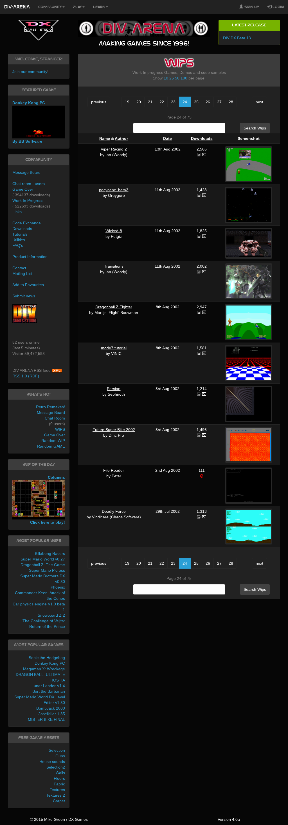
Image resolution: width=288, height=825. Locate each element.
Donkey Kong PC (50, 663)
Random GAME (51, 446)
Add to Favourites (28, 284)
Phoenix (58, 587)
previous (98, 102)
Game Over (22, 189)
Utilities (18, 240)
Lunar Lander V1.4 (48, 685)
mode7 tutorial (114, 348)
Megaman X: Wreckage (44, 669)
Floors (59, 778)
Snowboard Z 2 (51, 615)
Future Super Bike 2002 (114, 429)
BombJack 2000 (50, 708)
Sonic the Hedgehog (47, 657)
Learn (99, 7)
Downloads (202, 138)
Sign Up (251, 7)
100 (184, 78)
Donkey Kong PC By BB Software (28, 122)
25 (171, 78)
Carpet (59, 801)
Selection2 (55, 767)
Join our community (29, 71)
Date (167, 138)
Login (277, 7)
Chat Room (55, 418)
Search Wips (255, 128)
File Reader (113, 470)
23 (173, 102)
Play (77, 7)
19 (127, 102)
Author (121, 138)
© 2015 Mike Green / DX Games (59, 819)
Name (104, 138)
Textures (57, 789)
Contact (19, 268)
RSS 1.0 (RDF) (25, 376)
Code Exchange (26, 223)
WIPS (60, 429)
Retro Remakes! (50, 407)
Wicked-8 (113, 231)
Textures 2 (55, 795)
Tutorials (20, 234)
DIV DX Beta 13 (237, 38)
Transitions (113, 266)
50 (177, 78)
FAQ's (17, 245)
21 (150, 102)
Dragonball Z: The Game (43, 564)
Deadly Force (114, 511)
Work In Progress (27, 200)
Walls (60, 773)
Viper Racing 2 (114, 149)
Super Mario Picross (47, 570)
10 (166, 78)
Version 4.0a (229, 819)
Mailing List (22, 273)
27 (219, 102)
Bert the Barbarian (48, 691)
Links (17, 211)
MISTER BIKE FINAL (46, 719)
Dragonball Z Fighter (113, 307)
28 (231, 102)
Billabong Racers (50, 553)
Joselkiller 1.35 (52, 714)
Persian (113, 388)
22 (161, 102)
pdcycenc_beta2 (113, 190)
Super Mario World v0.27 (43, 559)
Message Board (26, 172)
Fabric (59, 784)
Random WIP (53, 440)
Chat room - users (28, 183)
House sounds (52, 761)
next (259, 102)
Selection (57, 750)
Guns (60, 756)
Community (50, 7)
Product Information (30, 256)
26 (208, 102)
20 (138, 102)
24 (185, 102)
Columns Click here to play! (47, 500)
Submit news (23, 296)
